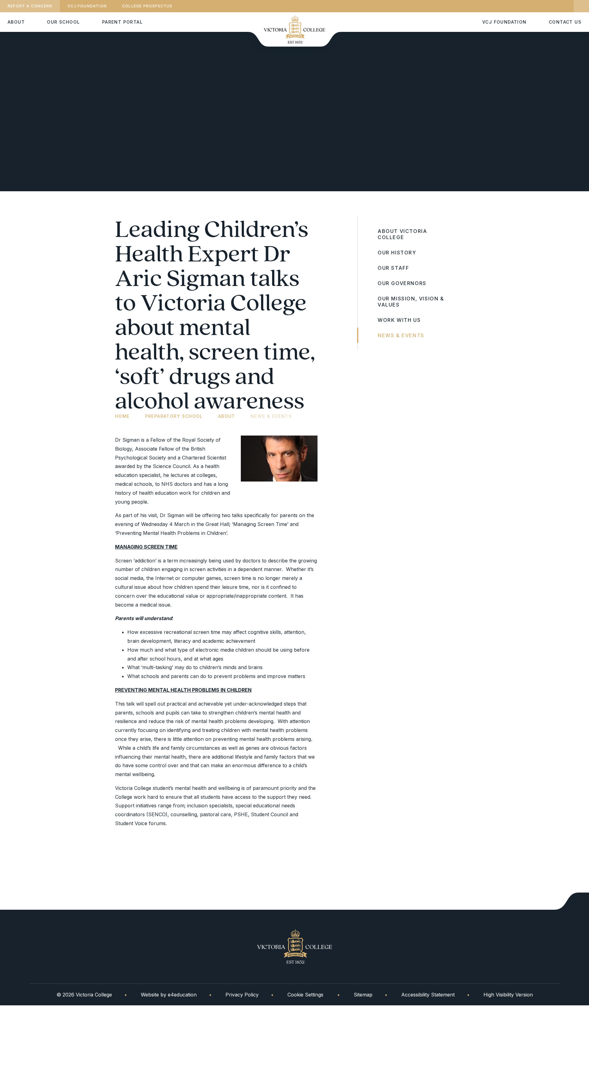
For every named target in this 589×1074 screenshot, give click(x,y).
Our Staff (393, 268)
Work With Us (399, 320)
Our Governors (402, 283)
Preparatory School (174, 416)
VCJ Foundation (87, 6)
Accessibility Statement (428, 995)
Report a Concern (30, 6)
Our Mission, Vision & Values (411, 301)
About (226, 416)
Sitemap (363, 995)
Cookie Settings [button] (305, 995)
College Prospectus (147, 6)
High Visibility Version (508, 995)
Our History (397, 252)
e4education (182, 995)
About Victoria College (402, 234)
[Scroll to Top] (572, 901)
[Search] (581, 6)
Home (122, 416)
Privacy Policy (242, 995)
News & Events (271, 416)
